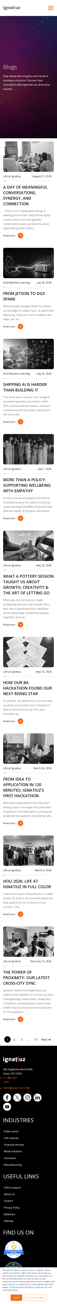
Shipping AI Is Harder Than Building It (25, 387)
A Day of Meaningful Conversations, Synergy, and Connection (25, 195)
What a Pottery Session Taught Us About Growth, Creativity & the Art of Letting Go (28, 584)
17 (36, 1039)
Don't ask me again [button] (35, 1297)
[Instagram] (27, 1098)
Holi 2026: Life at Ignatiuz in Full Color (27, 883)
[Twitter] (17, 1098)
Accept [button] (16, 1297)
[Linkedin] (37, 1098)
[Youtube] (7, 1107)
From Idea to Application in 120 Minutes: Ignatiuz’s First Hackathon (23, 787)
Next (44, 1039)
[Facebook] (7, 1098)
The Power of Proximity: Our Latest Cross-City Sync (26, 977)
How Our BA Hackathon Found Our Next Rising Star (27, 688)
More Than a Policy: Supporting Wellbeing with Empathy (27, 485)
